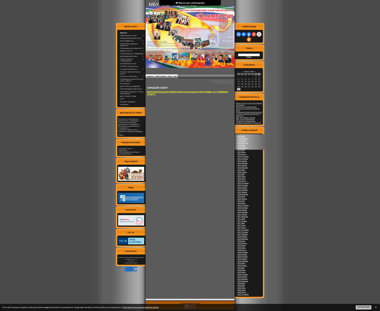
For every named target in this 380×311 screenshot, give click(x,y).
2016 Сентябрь (243, 205)
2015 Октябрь (243, 185)
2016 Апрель (242, 199)
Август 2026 (249, 71)
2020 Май (241, 286)
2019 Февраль (243, 261)
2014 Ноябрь (242, 161)
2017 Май (241, 223)
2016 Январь (242, 192)
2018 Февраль (243, 239)
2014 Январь (242, 141)
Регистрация (161, 76)
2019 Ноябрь (242, 277)
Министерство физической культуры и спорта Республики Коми (247, 108)
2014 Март (241, 145)
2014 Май (241, 150)
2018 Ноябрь (242, 254)
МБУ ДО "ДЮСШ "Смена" (245, 117)
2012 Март (241, 136)
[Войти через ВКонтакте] (244, 34)
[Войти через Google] (259, 34)
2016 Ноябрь (242, 210)
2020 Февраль (243, 281)
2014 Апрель (242, 148)
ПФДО (120, 135)
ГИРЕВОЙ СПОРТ (125, 149)
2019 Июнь (242, 270)
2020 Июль (242, 290)
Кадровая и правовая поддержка (130, 131)
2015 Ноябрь (242, 188)
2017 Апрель (242, 221)
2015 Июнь (242, 176)
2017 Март (241, 219)
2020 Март (241, 283)
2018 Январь (242, 237)
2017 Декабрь (243, 234)
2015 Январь (242, 165)
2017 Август (242, 228)
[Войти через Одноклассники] (249, 39)
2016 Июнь (242, 203)
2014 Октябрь (243, 159)
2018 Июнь (242, 245)
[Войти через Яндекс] (254, 34)
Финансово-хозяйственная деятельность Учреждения (128, 120)
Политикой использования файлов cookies (140, 307)
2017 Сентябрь (243, 230)
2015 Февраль (243, 168)
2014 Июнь (242, 152)
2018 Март (241, 241)
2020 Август (242, 292)
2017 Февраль (243, 217)
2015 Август (242, 181)
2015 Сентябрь (243, 183)
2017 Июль (242, 225)
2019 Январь (242, 259)
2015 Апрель (242, 172)
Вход (170, 76)
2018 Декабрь (243, 257)
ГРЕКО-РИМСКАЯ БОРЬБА (128, 152)
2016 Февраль (243, 194)
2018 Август (242, 250)
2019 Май (241, 268)
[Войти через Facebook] (249, 34)
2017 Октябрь (243, 232)
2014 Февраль (243, 143)
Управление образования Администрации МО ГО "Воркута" (248, 122)
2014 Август (242, 154)
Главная (150, 76)
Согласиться (363, 307)
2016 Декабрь (243, 212)
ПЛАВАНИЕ (122, 150)
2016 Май (241, 201)
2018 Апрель (242, 243)
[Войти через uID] (238, 34)
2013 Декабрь (243, 139)
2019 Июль (242, 272)
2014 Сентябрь (243, 156)
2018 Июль (242, 248)
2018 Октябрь (243, 252)
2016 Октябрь (243, 208)
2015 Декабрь (243, 190)
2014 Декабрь (243, 163)
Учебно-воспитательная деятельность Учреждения (128, 123)
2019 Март (241, 263)
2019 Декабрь (243, 279)
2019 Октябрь (243, 274)
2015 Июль (242, 179)
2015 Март (241, 170)
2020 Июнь (242, 288)
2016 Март (241, 196)
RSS (175, 76)
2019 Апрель (242, 265)
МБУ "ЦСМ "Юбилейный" (245, 119)
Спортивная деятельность (128, 130)
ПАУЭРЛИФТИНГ (124, 154)
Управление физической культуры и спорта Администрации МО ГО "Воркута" (249, 114)
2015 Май (241, 174)
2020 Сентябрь (243, 294)
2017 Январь (242, 214)
